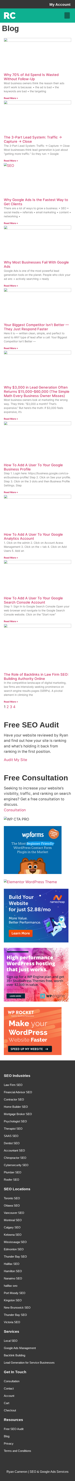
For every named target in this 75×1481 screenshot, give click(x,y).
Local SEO (11, 1340)
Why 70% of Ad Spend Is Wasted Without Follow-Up (31, 77)
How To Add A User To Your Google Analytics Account (33, 536)
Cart (6, 1403)
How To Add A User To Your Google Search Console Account (33, 600)
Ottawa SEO (12, 1205)
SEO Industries (17, 1076)
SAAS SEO (11, 1136)
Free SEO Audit (13, 1429)
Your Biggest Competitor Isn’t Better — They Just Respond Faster (36, 327)
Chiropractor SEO (15, 1157)
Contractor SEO (14, 1099)
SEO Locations (17, 1189)
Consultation (11, 1381)
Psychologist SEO (15, 1121)
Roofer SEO (11, 1179)
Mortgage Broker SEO (18, 1114)
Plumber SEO (12, 1172)
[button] (67, 15)
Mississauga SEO (15, 1242)
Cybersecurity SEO (16, 1165)
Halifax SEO (11, 1263)
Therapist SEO (13, 1128)
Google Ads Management (20, 1348)
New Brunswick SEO (17, 1307)
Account (9, 1395)
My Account (59, 4)
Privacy (8, 1443)
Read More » (11, 98)
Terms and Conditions (17, 1450)
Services (11, 1331)
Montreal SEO (13, 1220)
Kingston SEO (13, 1300)
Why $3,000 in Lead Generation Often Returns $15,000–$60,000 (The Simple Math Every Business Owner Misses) (36, 391)
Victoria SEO (12, 1322)
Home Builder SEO (16, 1106)
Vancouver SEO (14, 1212)
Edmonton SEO (14, 1249)
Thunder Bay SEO (15, 1256)
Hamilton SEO (13, 1271)
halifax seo (10, 1285)
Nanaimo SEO (13, 1278)
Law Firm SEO (13, 1084)
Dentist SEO (12, 1143)
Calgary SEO (12, 1227)
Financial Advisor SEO (18, 1092)
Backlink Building (14, 1355)
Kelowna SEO (13, 1234)
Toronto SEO (12, 1198)
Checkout (10, 1410)
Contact (9, 1388)
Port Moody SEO (14, 1293)
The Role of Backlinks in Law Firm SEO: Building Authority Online (36, 676)
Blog (6, 1436)
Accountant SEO (14, 1150)
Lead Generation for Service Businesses (29, 1362)
